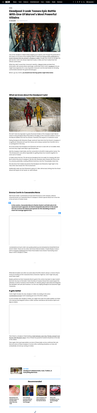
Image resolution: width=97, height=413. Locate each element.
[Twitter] (75, 2)
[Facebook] (73, 2)
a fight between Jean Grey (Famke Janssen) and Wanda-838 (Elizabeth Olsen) (34, 337)
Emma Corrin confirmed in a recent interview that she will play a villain (34, 57)
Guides (48, 2)
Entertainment (34, 2)
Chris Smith (13, 20)
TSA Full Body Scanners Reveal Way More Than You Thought (27, 400)
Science (25, 2)
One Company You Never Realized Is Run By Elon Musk (41, 399)
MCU (38, 136)
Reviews (59, 2)
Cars (42, 2)
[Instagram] (77, 2)
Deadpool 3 (52, 66)
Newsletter (91, 2)
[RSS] (83, 2)
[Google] (81, 2)
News (15, 2)
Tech (20, 2)
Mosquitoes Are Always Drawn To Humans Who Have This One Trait (14, 400)
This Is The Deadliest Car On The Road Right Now (54, 400)
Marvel (40, 65)
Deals (53, 2)
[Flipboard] (79, 2)
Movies (10, 8)
